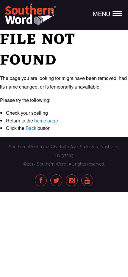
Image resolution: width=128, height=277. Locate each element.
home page (46, 120)
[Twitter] (56, 180)
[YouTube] (87, 180)
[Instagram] (72, 180)
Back (31, 128)
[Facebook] (41, 180)
